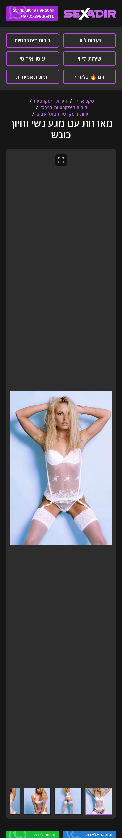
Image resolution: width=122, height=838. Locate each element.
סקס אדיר (84, 101)
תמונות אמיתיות (32, 76)
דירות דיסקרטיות (32, 40)
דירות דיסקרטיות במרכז (64, 107)
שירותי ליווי (89, 58)
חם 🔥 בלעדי (89, 76)
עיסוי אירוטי (32, 58)
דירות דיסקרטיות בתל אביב (63, 114)
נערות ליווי (89, 40)
